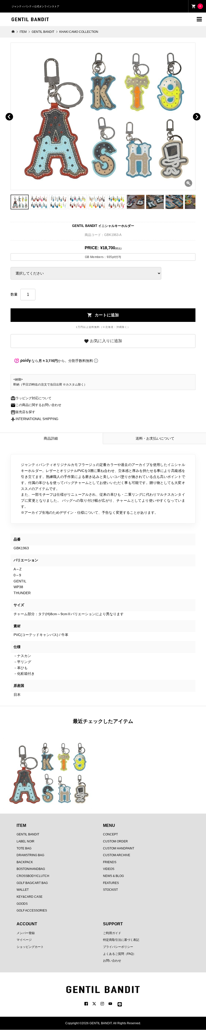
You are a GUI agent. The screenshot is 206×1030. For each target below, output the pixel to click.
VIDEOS (108, 869)
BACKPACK (25, 862)
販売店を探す (23, 412)
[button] (16, 110)
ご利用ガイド (112, 933)
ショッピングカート (30, 947)
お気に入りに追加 (103, 341)
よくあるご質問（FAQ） (119, 954)
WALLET (23, 889)
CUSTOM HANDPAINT (118, 848)
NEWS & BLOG (113, 876)
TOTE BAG (24, 848)
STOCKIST (110, 889)
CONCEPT (110, 834)
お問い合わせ (112, 960)
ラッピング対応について (31, 398)
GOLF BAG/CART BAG (32, 883)
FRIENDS (109, 862)
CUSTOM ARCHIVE (116, 855)
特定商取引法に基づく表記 (121, 940)
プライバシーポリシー (118, 947)
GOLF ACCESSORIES (32, 910)
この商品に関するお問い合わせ (36, 405)
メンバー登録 (26, 933)
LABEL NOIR (25, 841)
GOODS (22, 904)
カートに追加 (103, 315)
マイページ (24, 940)
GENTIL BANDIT (28, 834)
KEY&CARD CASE (29, 896)
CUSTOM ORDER (115, 841)
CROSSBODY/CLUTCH (33, 876)
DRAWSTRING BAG (30, 855)
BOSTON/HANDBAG (31, 869)
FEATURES (111, 883)
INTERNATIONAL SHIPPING (34, 419)
